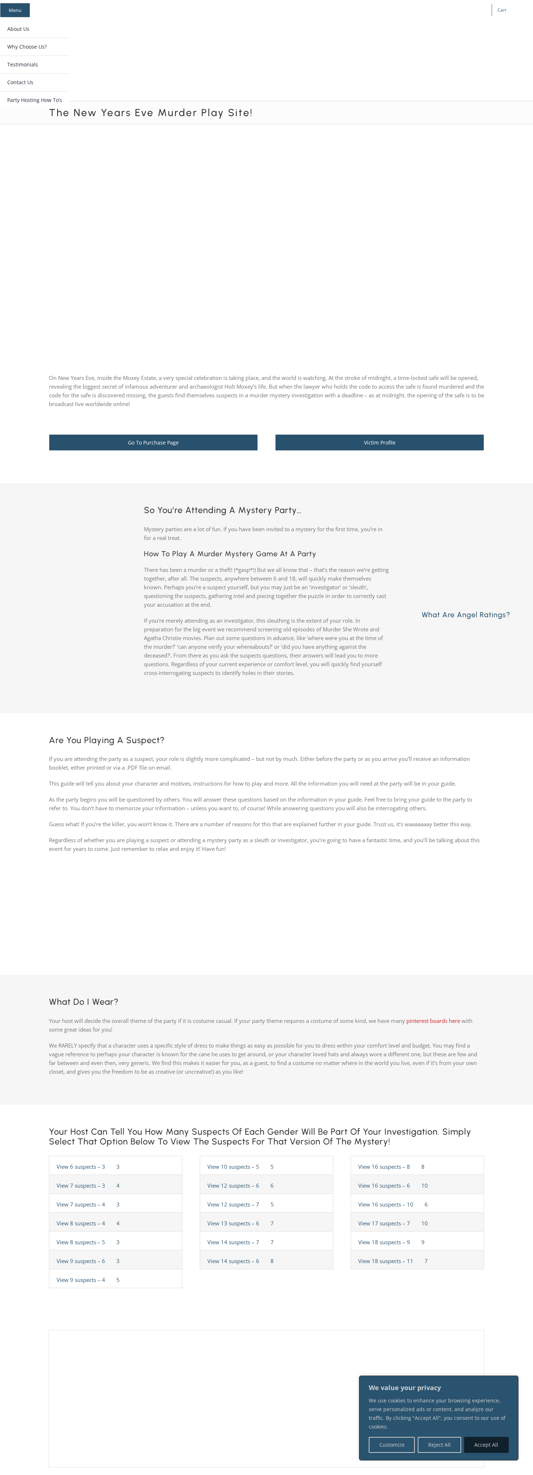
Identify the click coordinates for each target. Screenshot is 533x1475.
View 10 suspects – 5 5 (241, 1166)
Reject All (439, 1444)
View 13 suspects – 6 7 (241, 1223)
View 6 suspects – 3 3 (89, 1166)
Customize (392, 1444)
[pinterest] (427, 10)
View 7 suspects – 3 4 (89, 1185)
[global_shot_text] (237, 34)
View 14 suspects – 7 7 (241, 1242)
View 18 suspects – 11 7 (393, 1261)
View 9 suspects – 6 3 (89, 1261)
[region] (438, 1418)
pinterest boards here (433, 1020)
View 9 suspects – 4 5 (89, 1279)
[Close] (511, 1381)
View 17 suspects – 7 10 (393, 1223)
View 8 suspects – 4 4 (89, 1223)
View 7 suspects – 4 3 (89, 1204)
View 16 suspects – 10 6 (393, 1204)
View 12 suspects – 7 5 (241, 1204)
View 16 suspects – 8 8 (392, 1166)
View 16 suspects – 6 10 (393, 1185)
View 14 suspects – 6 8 (241, 1261)
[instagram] (415, 10)
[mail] (438, 10)
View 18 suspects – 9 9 (392, 1242)
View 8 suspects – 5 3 (89, 1242)
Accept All (486, 1444)
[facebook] (403, 10)
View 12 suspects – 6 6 (241, 1185)
